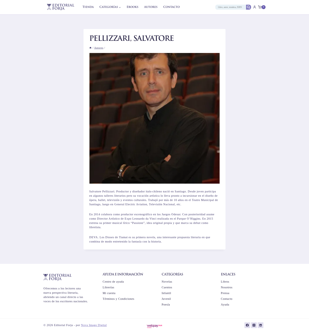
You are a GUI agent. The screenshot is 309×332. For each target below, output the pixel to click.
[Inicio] (90, 48)
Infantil (166, 293)
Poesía (166, 304)
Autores (151, 7)
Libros (225, 281)
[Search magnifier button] (248, 7)
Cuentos (167, 287)
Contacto (171, 7)
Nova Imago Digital (94, 325)
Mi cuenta (109, 293)
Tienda (88, 7)
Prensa (225, 293)
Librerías (108, 287)
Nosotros (226, 287)
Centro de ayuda (113, 281)
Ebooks (132, 7)
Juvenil (166, 298)
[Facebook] (247, 325)
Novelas (167, 281)
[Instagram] (254, 325)
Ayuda (225, 304)
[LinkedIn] (260, 325)
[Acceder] (254, 7)
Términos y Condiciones (118, 298)
